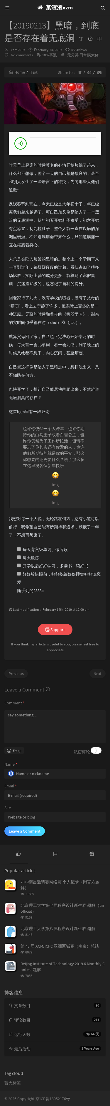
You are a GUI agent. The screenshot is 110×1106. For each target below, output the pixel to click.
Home (19, 72)
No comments (21, 55)
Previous (16, 673)
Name (10, 764)
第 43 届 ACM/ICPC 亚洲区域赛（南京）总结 (60, 946)
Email (10, 786)
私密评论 (82, 752)
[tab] (18, 853)
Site (7, 807)
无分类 (73, 55)
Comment (14, 703)
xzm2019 (18, 49)
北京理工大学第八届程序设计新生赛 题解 (58, 928)
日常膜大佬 (89, 55)
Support (57, 629)
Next (97, 673)
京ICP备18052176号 (52, 1098)
